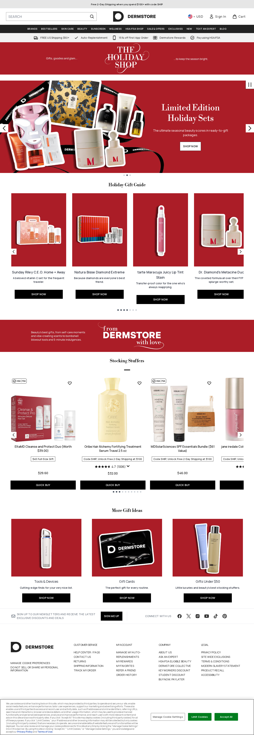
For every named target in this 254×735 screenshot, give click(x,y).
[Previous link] (14, 252)
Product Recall (212, 670)
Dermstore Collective (175, 666)
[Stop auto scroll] (250, 85)
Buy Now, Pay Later (172, 679)
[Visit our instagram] (197, 616)
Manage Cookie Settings (168, 716)
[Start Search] (92, 16)
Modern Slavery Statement (220, 666)
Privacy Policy (211, 652)
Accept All (226, 716)
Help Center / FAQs (87, 652)
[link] (217, 16)
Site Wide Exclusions (215, 657)
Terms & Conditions (215, 661)
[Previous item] (14, 435)
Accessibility (210, 675)
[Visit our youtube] (206, 616)
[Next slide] (250, 128)
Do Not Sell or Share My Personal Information (34, 669)
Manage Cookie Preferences (30, 663)
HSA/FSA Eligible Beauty (175, 661)
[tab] (127, 369)
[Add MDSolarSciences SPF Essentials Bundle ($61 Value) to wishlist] (209, 383)
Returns (80, 661)
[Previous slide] (4, 128)
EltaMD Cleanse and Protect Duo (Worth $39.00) (43, 448)
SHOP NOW (190, 146)
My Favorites (125, 666)
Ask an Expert (168, 657)
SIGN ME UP (111, 616)
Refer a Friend (126, 670)
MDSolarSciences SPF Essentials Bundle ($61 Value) (183, 448)
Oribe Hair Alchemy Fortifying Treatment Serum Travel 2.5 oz (112, 448)
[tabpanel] (127, 435)
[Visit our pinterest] (224, 616)
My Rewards (124, 661)
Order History (126, 675)
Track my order (85, 670)
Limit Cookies (200, 716)
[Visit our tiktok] (215, 616)
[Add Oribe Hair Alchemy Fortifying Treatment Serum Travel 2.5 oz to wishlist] (139, 383)
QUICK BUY (43, 485)
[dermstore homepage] (134, 16)
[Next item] (241, 435)
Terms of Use (44, 731)
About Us (165, 652)
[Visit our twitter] (188, 616)
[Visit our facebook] (179, 616)
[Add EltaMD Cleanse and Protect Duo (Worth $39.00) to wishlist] (69, 383)
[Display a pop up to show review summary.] (128, 467)
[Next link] (241, 252)
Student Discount (172, 675)
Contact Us (82, 657)
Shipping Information (89, 666)
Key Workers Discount (174, 670)
